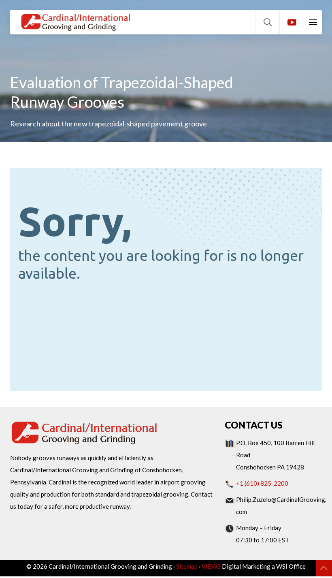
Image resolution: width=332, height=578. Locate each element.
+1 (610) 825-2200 (262, 483)
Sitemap (187, 566)
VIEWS (211, 566)
